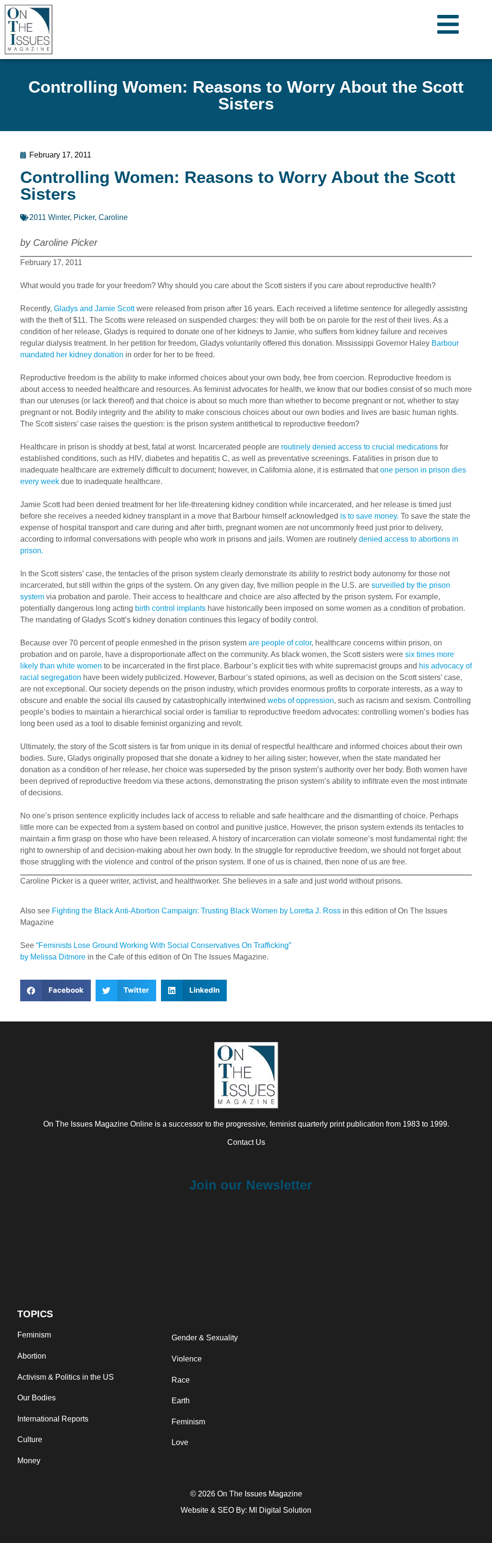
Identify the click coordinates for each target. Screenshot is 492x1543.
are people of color (279, 643)
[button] (55, 990)
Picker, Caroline (101, 217)
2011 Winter (49, 217)
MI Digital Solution (280, 1510)
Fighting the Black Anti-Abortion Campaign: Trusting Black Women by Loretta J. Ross (196, 911)
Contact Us (246, 1142)
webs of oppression (301, 700)
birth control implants (170, 608)
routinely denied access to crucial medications (359, 447)
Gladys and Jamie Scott (94, 308)
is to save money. (369, 516)
